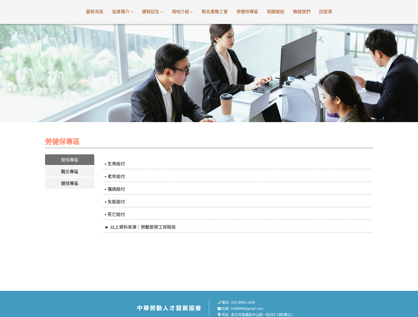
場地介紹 (180, 11)
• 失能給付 (115, 201)
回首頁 (325, 11)
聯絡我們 (301, 11)
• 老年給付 (115, 176)
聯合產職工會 (215, 11)
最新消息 (94, 11)
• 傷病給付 (115, 189)
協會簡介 (121, 11)
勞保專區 (69, 160)
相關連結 (275, 11)
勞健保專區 (247, 11)
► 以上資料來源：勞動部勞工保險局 (140, 227)
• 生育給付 (115, 164)
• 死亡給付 (115, 214)
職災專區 (69, 171)
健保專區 (69, 183)
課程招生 (150, 11)
